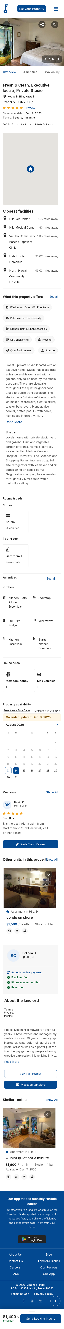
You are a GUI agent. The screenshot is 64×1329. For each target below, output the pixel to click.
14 (48, 756)
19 (32, 763)
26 (32, 770)
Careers (15, 1267)
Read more (14, 422)
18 (24, 763)
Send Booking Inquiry (40, 1318)
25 (24, 770)
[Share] (42, 25)
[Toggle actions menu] (55, 1301)
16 (8, 763)
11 (24, 756)
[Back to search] (6, 24)
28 (47, 770)
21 (48, 763)
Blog (49, 1254)
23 (8, 770)
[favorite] (48, 874)
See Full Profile (30, 1074)
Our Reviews (48, 1267)
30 (8, 777)
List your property (31, 9)
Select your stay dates (17, 710)
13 (40, 756)
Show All (52, 792)
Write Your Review (32, 844)
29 (55, 770)
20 (39, 763)
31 (16, 777)
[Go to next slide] (58, 59)
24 (16, 770)
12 (32, 756)
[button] (47, 710)
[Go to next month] (57, 725)
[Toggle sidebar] (56, 9)
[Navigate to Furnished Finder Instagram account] (32, 1301)
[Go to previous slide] (45, 59)
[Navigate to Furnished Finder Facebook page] (23, 1301)
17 (16, 763)
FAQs (15, 1274)
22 (55, 763)
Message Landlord (33, 1084)
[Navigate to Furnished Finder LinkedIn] (40, 1301)
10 (16, 756)
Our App (49, 1274)
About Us (15, 1254)
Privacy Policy (43, 1294)
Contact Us (15, 1261)
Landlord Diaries (49, 1261)
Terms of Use (20, 1294)
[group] (29, 917)
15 (56, 756)
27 (39, 770)
